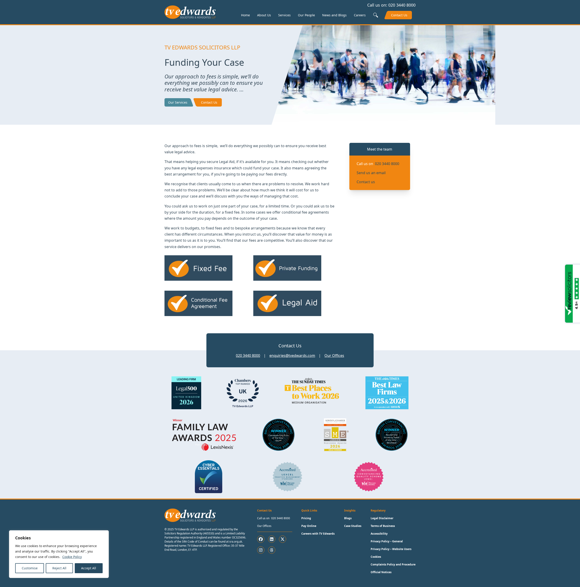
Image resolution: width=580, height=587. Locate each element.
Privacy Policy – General (387, 541)
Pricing (306, 518)
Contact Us (399, 15)
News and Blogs (334, 15)
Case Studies (352, 526)
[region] (59, 554)
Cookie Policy (72, 557)
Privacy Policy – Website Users (391, 549)
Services (284, 15)
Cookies (376, 557)
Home (245, 15)
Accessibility (379, 534)
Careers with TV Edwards (318, 534)
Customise (30, 568)
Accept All (88, 568)
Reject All (59, 568)
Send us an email (371, 172)
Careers (360, 15)
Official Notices (381, 572)
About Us (264, 15)
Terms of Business (383, 526)
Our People (306, 15)
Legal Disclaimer (382, 518)
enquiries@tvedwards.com (292, 355)
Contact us (366, 181)
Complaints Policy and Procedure (393, 564)
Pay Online (308, 526)
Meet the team (379, 149)
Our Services (177, 102)
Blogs (348, 518)
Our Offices (334, 355)
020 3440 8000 (402, 5)
